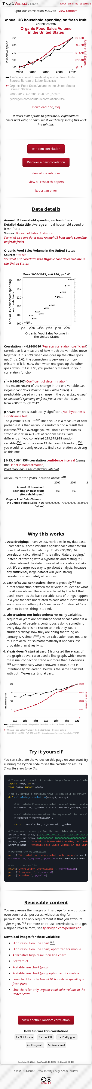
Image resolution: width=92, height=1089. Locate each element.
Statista (21, 255)
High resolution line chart (31, 943)
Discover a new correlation (46, 162)
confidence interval (61, 460)
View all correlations (46, 173)
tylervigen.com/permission (62, 928)
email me (73, 3)
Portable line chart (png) (30, 967)
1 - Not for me (24, 1037)
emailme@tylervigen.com (52, 1071)
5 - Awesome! (56, 1045)
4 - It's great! (35, 1045)
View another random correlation (46, 1020)
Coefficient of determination (46, 381)
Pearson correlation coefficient (64, 346)
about (62, 3)
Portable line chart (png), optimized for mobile (46, 973)
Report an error (46, 190)
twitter (74, 1071)
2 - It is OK (45, 1037)
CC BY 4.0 (46, 1083)
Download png (42, 107)
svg (57, 107)
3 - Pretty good (67, 1037)
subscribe (85, 3)
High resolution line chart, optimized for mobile (47, 949)
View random (68, 11)
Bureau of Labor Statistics (34, 233)
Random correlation (46, 149)
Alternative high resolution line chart (39, 955)
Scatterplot (20, 961)
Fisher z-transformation (26, 465)
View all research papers (46, 182)
